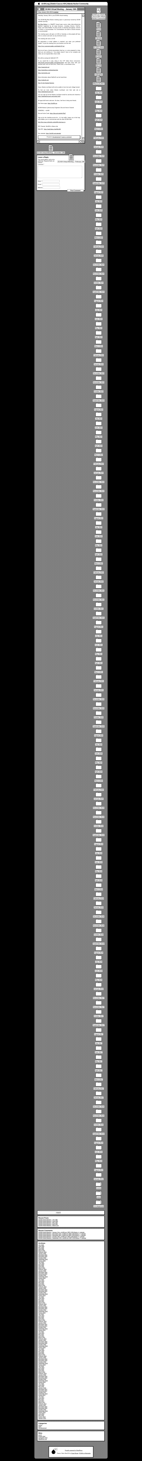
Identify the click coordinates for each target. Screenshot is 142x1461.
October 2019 (98, 826)
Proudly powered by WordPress (73, 1450)
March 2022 (99, 563)
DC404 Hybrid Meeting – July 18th (48, 1219)
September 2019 (98, 835)
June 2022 (98, 536)
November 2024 (98, 274)
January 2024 (98, 364)
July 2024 (98, 310)
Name (40, 181)
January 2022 (98, 581)
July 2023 (98, 418)
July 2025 (98, 201)
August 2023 (98, 409)
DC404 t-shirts (99, 47)
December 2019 (98, 808)
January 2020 (98, 799)
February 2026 (99, 138)
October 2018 (98, 934)
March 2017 (99, 1079)
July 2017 (98, 1043)
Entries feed (41, 1436)
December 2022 (98, 482)
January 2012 (98, 1179)
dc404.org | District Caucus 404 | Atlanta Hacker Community (64, 4)
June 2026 (98, 102)
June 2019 (98, 862)
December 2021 (98, 590)
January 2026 (98, 147)
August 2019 (98, 844)
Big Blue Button (42, 24)
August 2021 (98, 627)
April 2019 (98, 880)
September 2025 (98, 183)
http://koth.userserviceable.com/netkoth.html (50, 62)
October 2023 (98, 391)
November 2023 (98, 382)
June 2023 (98, 427)
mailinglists (98, 74)
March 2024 (99, 346)
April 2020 (98, 771)
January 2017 (98, 1097)
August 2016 (98, 1143)
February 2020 (99, 790)
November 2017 (98, 1007)
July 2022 (98, 527)
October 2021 (98, 609)
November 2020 (98, 708)
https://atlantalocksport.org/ (45, 91)
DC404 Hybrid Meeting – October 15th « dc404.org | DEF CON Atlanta (58, 1236)
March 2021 (99, 672)
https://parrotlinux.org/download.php (48, 70)
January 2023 (98, 473)
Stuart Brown (74, 1453)
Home (99, 29)
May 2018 (98, 980)
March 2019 (99, 889)
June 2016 (98, 1152)
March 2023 (99, 455)
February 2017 (99, 1088)
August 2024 (98, 301)
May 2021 (98, 654)
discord (98, 65)
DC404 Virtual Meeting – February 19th (71, 161)
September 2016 (98, 1134)
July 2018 (98, 962)
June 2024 (98, 319)
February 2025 (99, 246)
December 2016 (98, 1106)
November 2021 (98, 599)
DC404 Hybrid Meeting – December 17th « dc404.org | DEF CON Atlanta (58, 1233)
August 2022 (98, 518)
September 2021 (98, 618)
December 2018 (98, 916)
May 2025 (98, 219)
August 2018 (98, 953)
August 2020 (98, 735)
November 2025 (98, 165)
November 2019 (98, 817)
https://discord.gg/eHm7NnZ (58, 113)
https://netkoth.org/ (43, 80)
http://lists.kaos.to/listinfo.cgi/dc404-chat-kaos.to (51, 122)
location (98, 56)
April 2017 (98, 1070)
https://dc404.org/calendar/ (53, 133)
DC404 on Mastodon (85, 1453)
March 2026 (99, 129)
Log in (40, 1435)
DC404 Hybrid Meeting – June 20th (48, 1221)
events (98, 1188)
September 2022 (98, 509)
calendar (99, 38)
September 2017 (98, 1025)
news (98, 1197)
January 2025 (98, 255)
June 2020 (98, 753)
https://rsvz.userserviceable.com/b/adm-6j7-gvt (51, 46)
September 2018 (98, 943)
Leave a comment (67, 137)
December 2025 (98, 156)
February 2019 (99, 898)
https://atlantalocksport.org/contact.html (49, 96)
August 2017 (98, 1034)
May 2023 (98, 437)
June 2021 (98, 645)
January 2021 (98, 690)
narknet (56, 12)
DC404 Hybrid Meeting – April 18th (48, 1224)
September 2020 (98, 726)
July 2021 (98, 636)
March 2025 (99, 237)
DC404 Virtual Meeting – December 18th (51, 152)
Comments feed (42, 1437)
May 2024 (98, 328)
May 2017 (98, 1061)
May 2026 (98, 111)
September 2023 (98, 400)
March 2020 (99, 781)
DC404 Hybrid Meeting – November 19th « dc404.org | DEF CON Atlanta (58, 1235)
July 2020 (98, 744)
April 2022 (98, 554)
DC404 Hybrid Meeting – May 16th (48, 1222)
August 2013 (98, 1170)
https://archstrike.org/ (44, 73)
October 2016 (98, 1125)
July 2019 (98, 853)
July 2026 (98, 93)
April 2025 (98, 228)
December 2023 (98, 373)
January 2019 (98, 907)
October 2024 (98, 283)
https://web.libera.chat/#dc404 (52, 129)
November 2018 (98, 925)
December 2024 (98, 265)
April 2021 (98, 663)
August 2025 (98, 192)
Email (40, 184)
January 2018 (98, 989)
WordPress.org (42, 1439)
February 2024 (99, 355)
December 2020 (98, 699)
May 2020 (98, 762)
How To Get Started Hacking (46, 83)
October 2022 (98, 500)
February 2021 (99, 681)
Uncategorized (56, 137)
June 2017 (98, 1052)
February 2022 (99, 572)
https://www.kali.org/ (43, 67)
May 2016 (98, 1161)
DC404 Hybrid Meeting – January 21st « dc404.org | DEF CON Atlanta (58, 1232)
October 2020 (98, 717)
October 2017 (98, 1016)
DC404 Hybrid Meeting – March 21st (48, 1225)
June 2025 (98, 210)
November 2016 (98, 1116)
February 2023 (99, 464)
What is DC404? (98, 83)
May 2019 (98, 871)
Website (40, 187)
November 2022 (98, 491)
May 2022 (98, 545)
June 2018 (98, 971)
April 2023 (98, 446)
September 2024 (98, 292)
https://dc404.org (52, 103)
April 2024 (98, 337)
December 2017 (98, 998)
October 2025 (98, 174)
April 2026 (98, 120)
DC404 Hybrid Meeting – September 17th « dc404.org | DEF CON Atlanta (58, 1238)
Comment (41, 164)
